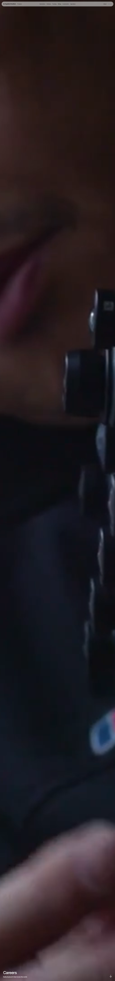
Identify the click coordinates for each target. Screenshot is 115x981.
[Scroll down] (111, 976)
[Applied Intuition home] (9, 4)
